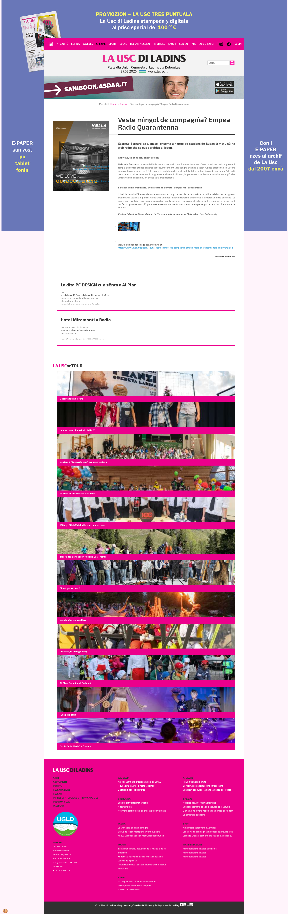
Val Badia (123, 777)
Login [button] (238, 43)
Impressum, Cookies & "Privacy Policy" (76, 797)
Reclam (57, 793)
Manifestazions (192, 844)
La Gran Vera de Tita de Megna (133, 827)
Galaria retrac (101, 154)
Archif (57, 777)
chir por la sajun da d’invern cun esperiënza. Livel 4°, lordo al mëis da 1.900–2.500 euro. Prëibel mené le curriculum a (82, 336)
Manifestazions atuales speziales (200, 848)
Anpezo (122, 877)
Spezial (123, 104)
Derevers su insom (224, 256)
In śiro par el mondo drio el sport (134, 885)
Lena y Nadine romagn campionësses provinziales (208, 831)
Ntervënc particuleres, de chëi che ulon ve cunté (142, 810)
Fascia (122, 823)
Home (113, 104)
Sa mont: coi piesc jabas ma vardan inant (203, 785)
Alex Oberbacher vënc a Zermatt (199, 827)
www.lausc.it (158, 71)
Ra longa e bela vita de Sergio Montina (137, 881)
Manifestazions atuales (194, 852)
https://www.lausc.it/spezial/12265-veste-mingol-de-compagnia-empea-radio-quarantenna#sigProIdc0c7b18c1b (176, 247)
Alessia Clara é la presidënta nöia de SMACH (140, 781)
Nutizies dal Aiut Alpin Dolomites (199, 802)
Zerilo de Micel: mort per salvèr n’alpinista (139, 831)
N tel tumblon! (125, 806)
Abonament (60, 781)
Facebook (58, 805)
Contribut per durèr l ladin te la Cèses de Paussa (207, 789)
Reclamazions (61, 789)
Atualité (188, 777)
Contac (57, 785)
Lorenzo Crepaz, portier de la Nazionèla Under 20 (207, 835)
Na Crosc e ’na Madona (129, 889)
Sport (186, 823)
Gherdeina (124, 798)
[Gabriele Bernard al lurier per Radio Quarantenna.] (129, 226)
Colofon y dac (61, 801)
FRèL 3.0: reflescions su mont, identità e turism (141, 835)
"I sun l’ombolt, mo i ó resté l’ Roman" (136, 785)
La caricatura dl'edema (194, 814)
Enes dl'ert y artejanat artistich (133, 802)
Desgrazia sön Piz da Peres (131, 789)
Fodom (122, 844)
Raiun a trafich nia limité (194, 781)
